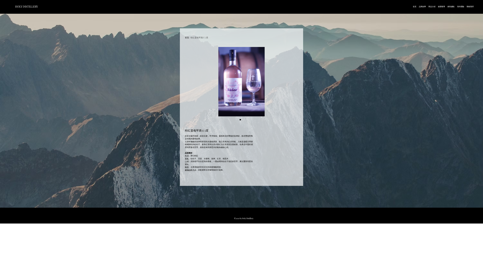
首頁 (187, 37)
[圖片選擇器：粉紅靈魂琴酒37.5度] (240, 119)
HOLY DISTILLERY (26, 6)
